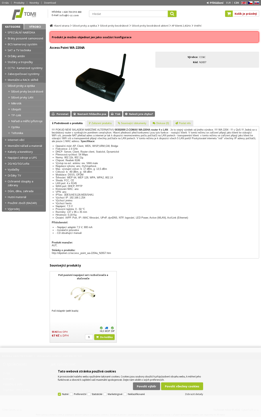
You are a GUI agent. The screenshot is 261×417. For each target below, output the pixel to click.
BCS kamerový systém (22, 44)
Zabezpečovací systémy (24, 74)
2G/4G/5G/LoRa (18, 163)
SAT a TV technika (19, 50)
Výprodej (14, 209)
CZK (236, 2)
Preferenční (80, 394)
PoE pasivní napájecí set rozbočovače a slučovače (83, 276)
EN (243, 3)
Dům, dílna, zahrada (20, 191)
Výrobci (35, 26)
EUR (228, 2)
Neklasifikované (136, 394)
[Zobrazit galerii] (101, 104)
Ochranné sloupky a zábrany (20, 183)
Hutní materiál (17, 197)
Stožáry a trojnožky (20, 62)
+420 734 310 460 (71, 12)
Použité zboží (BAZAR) (22, 203)
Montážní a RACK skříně (23, 80)
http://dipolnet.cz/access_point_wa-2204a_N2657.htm (81, 253)
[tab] (67, 123)
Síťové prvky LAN (22, 97)
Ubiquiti (16, 109)
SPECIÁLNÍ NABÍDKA (21, 32)
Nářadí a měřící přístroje (27, 121)
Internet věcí (16, 140)
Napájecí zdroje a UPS (22, 157)
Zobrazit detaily (194, 394)
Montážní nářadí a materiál (25, 146)
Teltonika (17, 133)
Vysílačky (13, 169)
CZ (249, 3)
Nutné (65, 394)
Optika (15, 127)
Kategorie (12, 26)
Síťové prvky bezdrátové (27, 91)
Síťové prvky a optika (21, 86)
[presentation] (67, 123)
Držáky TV (14, 175)
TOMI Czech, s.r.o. (24, 13)
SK (256, 3)
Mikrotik (16, 103)
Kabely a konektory (20, 152)
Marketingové (115, 394)
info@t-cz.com (69, 15)
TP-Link (16, 115)
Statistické (97, 394)
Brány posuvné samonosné (25, 38)
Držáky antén (16, 56)
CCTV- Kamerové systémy (25, 68)
